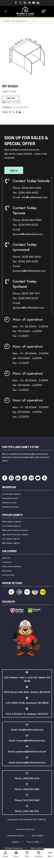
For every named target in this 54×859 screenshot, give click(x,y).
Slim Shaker (37, 835)
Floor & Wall (33, 842)
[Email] (31, 478)
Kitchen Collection (14, 848)
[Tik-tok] (24, 478)
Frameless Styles (15, 835)
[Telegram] (29, 2)
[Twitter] (20, 2)
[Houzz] (44, 478)
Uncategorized (18, 21)
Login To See (10, 98)
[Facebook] (16, 2)
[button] (13, 170)
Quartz (15, 842)
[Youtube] (33, 2)
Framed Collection (25, 829)
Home (7, 21)
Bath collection (38, 848)
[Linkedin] (38, 2)
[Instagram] (25, 2)
